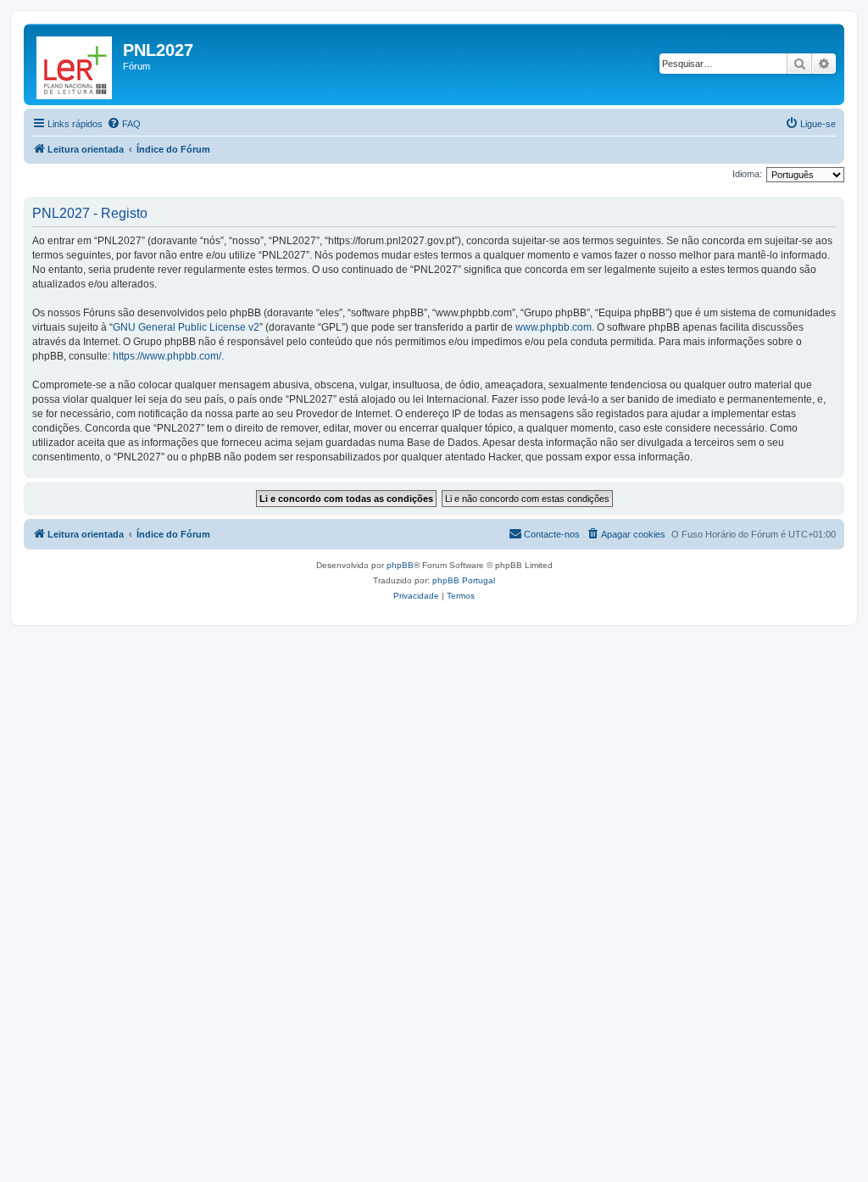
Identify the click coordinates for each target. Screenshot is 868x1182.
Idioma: (747, 174)
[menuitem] (124, 124)
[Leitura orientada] (75, 64)
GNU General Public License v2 (186, 327)
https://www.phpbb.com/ (167, 356)
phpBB (400, 565)
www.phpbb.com (553, 327)
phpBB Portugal (463, 580)
